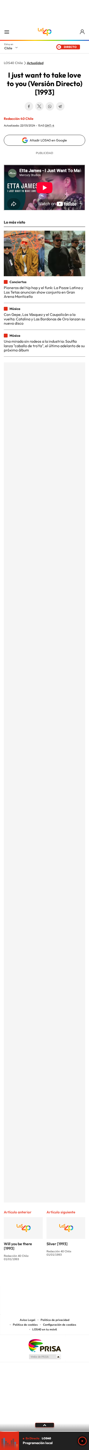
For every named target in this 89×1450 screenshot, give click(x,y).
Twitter (39, 106)
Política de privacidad (55, 1320)
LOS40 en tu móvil (44, 1329)
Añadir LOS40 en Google (48, 140)
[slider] (44, 1431)
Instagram (25, 1277)
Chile (8, 48)
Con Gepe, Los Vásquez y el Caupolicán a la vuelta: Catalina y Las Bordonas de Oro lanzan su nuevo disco (44, 319)
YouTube (35, 1277)
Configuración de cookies (59, 1325)
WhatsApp (50, 106)
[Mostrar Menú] (6, 32)
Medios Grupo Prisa (45, 1357)
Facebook (29, 106)
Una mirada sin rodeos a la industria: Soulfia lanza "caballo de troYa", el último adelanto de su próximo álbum (44, 345)
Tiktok (16, 1277)
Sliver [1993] (57, 1243)
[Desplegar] (44, 1425)
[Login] (82, 32)
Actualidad (35, 63)
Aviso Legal (27, 1320)
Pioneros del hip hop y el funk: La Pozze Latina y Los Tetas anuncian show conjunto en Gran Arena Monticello (43, 292)
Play (82, 1441)
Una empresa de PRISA (45, 1345)
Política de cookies (25, 1325)
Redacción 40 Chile (18, 119)
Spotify (63, 1277)
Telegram (60, 106)
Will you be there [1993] (18, 1246)
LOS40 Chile (44, 31)
